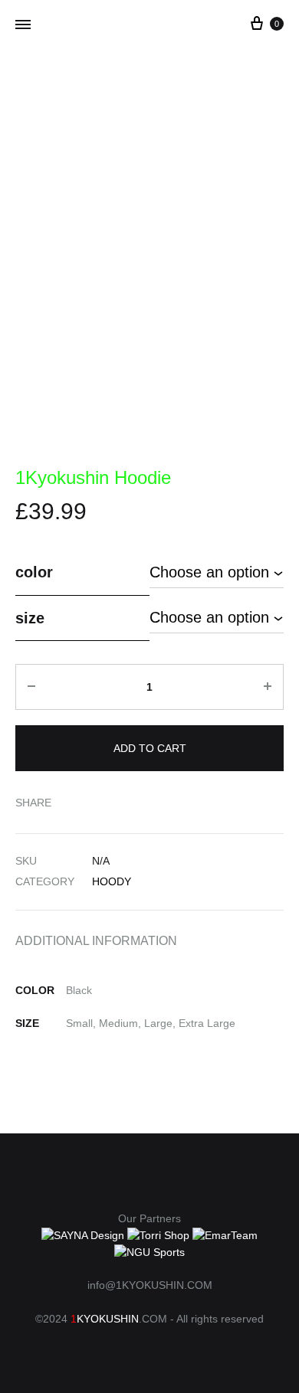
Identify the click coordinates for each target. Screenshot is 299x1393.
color (34, 572)
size (29, 618)
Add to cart (149, 748)
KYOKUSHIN (108, 1319)
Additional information (96, 940)
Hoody (111, 881)
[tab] (149, 940)
